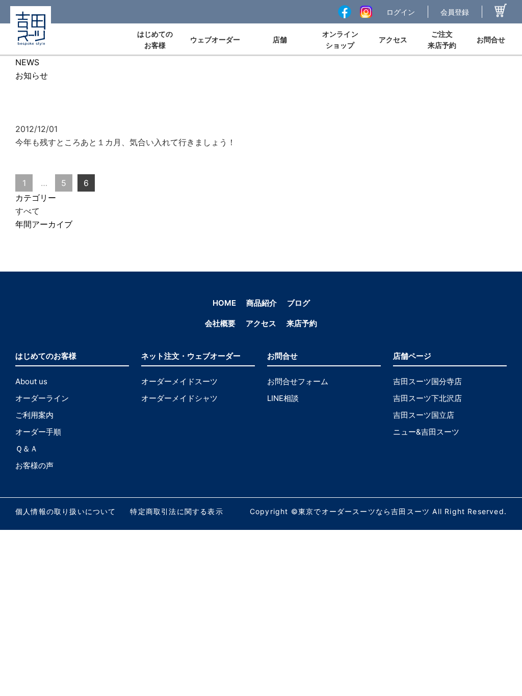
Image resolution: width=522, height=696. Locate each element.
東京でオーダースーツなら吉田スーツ (364, 511)
